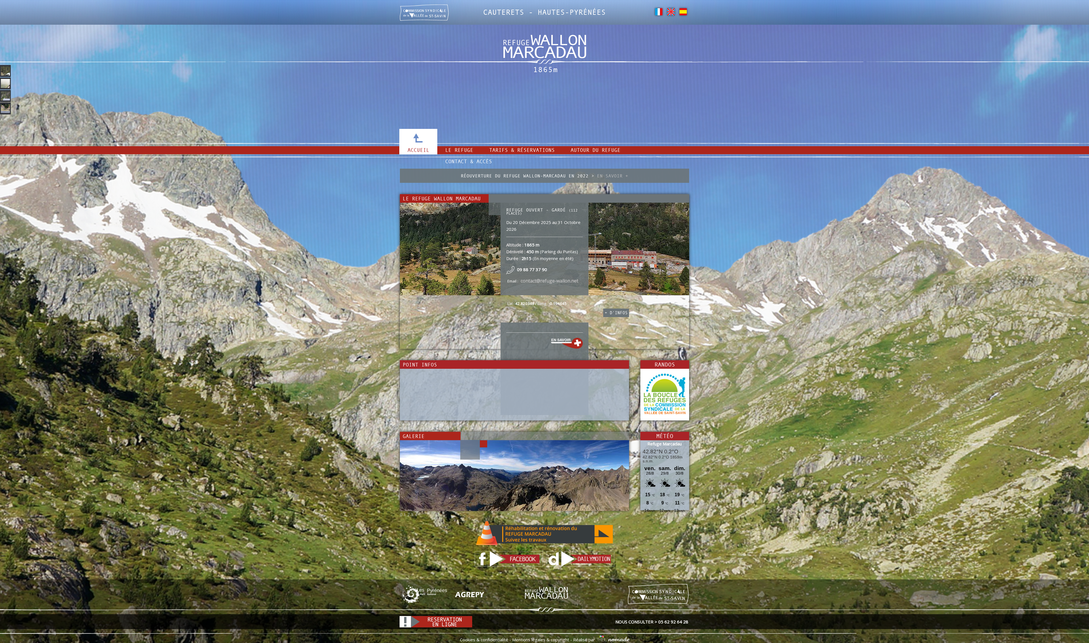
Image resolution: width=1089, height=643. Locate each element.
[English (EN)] (671, 11)
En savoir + (612, 176)
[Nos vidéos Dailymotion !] (580, 558)
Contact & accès (468, 161)
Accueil (418, 150)
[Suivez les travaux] (544, 533)
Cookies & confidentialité (484, 639)
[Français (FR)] (659, 11)
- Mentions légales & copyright (538, 639)
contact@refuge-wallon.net (549, 281)
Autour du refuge (596, 150)
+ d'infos (616, 312)
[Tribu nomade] (612, 639)
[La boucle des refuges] (664, 394)
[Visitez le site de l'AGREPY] (469, 594)
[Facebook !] (509, 558)
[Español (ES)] (683, 11)
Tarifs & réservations (522, 150)
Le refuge (459, 150)
